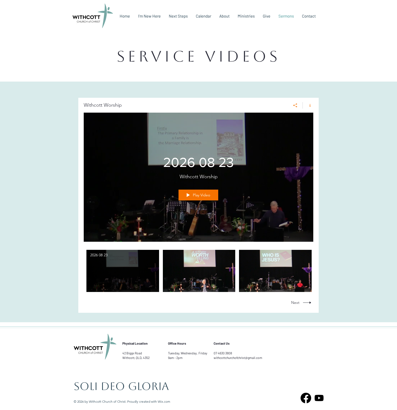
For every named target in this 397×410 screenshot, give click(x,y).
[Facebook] (306, 398)
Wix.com (164, 401)
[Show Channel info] (308, 105)
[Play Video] (122, 270)
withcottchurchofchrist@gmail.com (238, 357)
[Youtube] (319, 398)
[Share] (295, 105)
